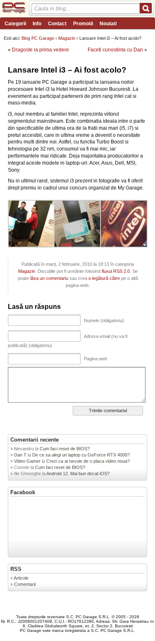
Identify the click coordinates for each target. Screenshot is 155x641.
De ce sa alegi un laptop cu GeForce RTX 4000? (81, 454)
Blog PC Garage (37, 38)
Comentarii (25, 584)
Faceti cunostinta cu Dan (115, 50)
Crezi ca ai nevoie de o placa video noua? (88, 461)
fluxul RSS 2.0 (116, 271)
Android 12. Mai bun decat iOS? (78, 473)
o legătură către (104, 278)
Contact (57, 24)
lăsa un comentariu (49, 278)
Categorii (15, 24)
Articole (21, 577)
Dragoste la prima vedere (40, 50)
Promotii (83, 24)
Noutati (108, 24)
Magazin (66, 38)
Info (37, 24)
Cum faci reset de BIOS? (65, 448)
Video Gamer (27, 461)
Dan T (20, 454)
